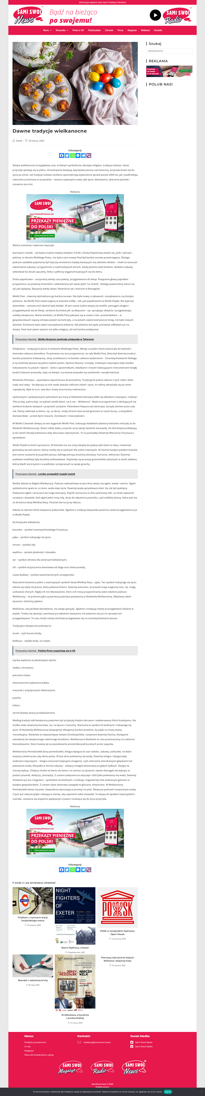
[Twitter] (67, 155)
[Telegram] (83, 155)
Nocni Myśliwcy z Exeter (75, 947)
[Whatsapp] (72, 155)
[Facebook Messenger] (77, 155)
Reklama (145, 30)
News (46, 30)
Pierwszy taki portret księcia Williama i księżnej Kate (117, 959)
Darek (19, 140)
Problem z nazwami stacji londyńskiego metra (33, 919)
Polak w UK (78, 30)
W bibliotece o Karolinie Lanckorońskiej (75, 1016)
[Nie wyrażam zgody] (201, 1091)
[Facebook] (61, 155)
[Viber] (88, 155)
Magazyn (132, 30)
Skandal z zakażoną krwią (33, 980)
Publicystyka (94, 30)
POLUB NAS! (161, 84)
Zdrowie (109, 30)
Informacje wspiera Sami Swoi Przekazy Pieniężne (102, 2)
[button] (47, 30)
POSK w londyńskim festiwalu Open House (117, 932)
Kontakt (158, 30)
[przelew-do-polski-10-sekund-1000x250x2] (169, 71)
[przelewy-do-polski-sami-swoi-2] (75, 218)
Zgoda (168, 1092)
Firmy (120, 30)
